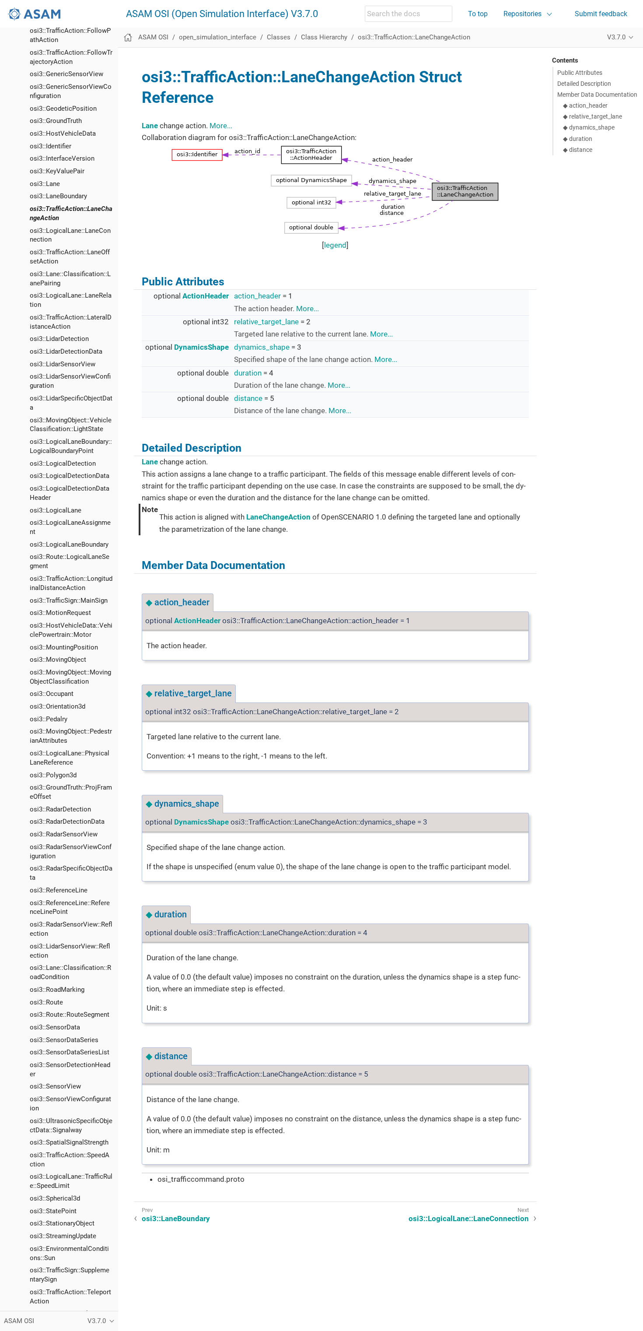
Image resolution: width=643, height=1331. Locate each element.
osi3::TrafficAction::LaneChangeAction (414, 37)
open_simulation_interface (217, 37)
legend (335, 245)
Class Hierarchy (324, 37)
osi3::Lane (45, 184)
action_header (257, 295)
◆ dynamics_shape (589, 127)
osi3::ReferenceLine (58, 890)
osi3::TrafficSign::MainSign (69, 600)
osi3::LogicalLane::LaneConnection (468, 1218)
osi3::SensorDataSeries (64, 1039)
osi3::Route (46, 1002)
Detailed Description (584, 83)
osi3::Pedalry (48, 719)
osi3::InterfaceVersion (62, 158)
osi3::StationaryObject (62, 1223)
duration (248, 373)
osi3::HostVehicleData (63, 133)
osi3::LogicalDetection (63, 463)
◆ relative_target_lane (592, 116)
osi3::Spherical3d (55, 1198)
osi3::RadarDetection (60, 809)
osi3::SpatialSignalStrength (69, 1142)
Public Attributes (579, 72)
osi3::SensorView (55, 1086)
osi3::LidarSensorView (62, 364)
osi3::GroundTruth (56, 121)
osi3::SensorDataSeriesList (69, 1052)
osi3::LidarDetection (59, 339)
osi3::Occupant (51, 694)
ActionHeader (205, 295)
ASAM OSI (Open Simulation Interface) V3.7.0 (222, 14)
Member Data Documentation (597, 94)
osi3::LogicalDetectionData (69, 476)
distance (248, 398)
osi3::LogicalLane (55, 510)
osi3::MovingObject (58, 660)
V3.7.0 (616, 37)
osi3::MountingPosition (64, 647)
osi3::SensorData (55, 1027)
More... (221, 125)
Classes (278, 37)
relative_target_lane (266, 321)
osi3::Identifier (50, 146)
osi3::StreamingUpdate (63, 1236)
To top (478, 14)
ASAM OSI (153, 37)
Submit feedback (601, 14)
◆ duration (577, 138)
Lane (150, 125)
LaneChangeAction (278, 517)
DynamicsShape (201, 347)
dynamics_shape (262, 347)
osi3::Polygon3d (53, 775)
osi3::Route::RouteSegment (69, 1014)
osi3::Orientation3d (57, 706)
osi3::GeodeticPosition (63, 108)
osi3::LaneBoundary (58, 196)
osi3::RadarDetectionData (67, 821)
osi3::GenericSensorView (66, 74)
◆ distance (577, 149)
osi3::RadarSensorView (64, 834)
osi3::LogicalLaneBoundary (69, 544)
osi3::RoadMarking (57, 990)
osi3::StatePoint (53, 1211)
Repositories (522, 14)
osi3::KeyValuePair (57, 171)
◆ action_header (585, 105)
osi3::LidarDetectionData (66, 351)
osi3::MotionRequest (60, 613)
